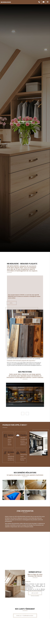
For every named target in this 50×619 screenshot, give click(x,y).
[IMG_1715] (35, 495)
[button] (48, 2)
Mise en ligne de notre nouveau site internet (35, 575)
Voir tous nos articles (35, 595)
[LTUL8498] (13, 495)
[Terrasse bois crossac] (25, 333)
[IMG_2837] (35, 485)
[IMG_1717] (13, 485)
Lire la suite (34, 593)
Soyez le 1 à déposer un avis (24, 615)
